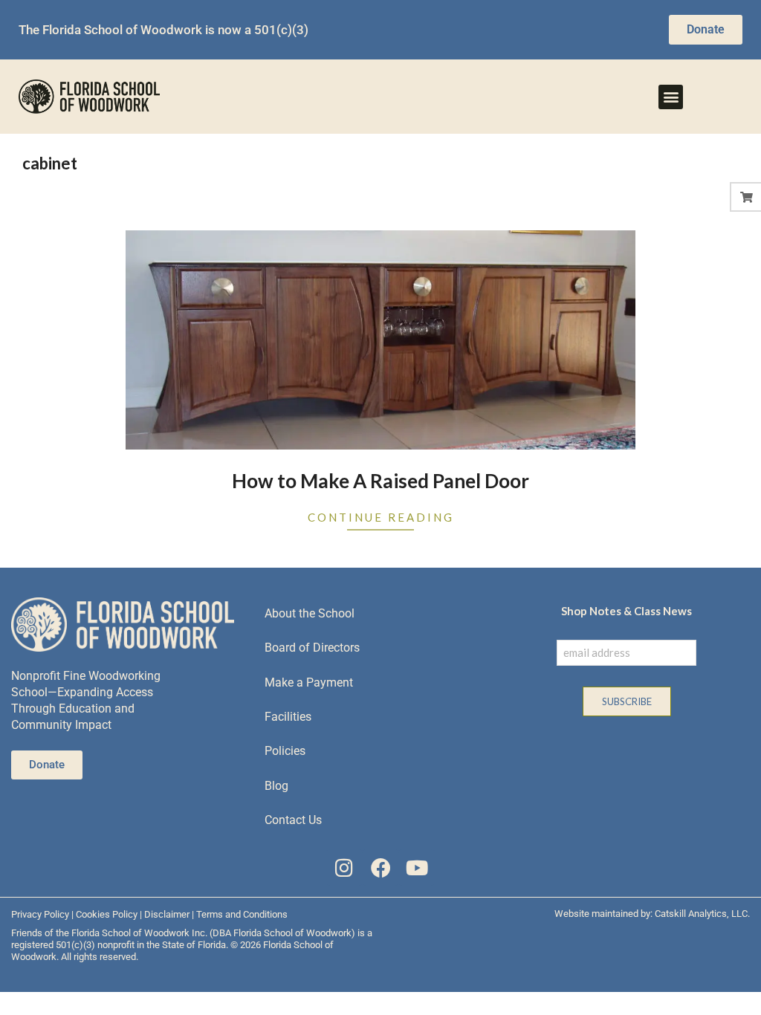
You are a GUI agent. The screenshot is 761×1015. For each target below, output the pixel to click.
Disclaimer (167, 914)
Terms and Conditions (242, 914)
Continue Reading (381, 517)
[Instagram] (344, 867)
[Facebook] (381, 867)
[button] (670, 97)
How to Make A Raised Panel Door (380, 481)
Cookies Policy (106, 914)
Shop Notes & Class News (626, 610)
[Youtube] (416, 867)
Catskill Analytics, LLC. (702, 913)
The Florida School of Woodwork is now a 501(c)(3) (163, 29)
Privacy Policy (40, 914)
